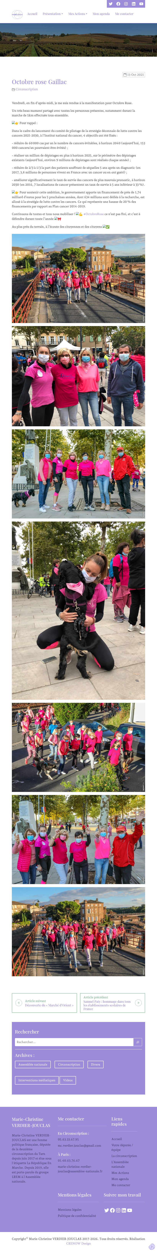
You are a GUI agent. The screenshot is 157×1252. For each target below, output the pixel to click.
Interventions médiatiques (36, 1080)
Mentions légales (70, 1209)
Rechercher (27, 1031)
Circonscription (27, 89)
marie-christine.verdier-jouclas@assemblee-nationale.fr (80, 1169)
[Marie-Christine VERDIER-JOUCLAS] (18, 14)
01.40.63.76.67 (69, 1160)
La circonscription (124, 1156)
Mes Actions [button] (76, 14)
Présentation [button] (52, 14)
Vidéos (68, 1080)
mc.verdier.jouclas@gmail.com (79, 1145)
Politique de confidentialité (77, 1216)
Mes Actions (120, 1173)
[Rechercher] (137, 1042)
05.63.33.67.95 (68, 1139)
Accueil (32, 14)
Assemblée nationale (32, 1064)
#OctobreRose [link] (93, 214)
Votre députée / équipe (122, 1147)
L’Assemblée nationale (120, 1164)
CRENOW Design (78, 1243)
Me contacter (124, 14)
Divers (95, 1064)
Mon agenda (101, 14)
